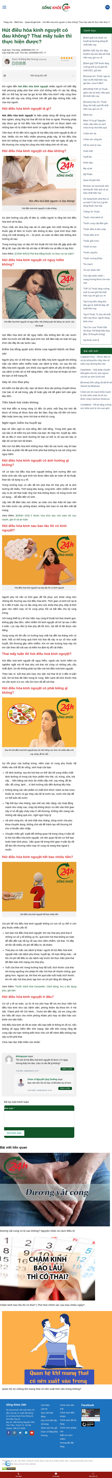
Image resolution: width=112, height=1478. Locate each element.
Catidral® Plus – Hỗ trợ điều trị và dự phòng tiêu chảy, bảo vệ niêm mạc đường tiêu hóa (95, 360)
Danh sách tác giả (49, 1428)
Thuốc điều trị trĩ (91, 235)
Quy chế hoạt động (47, 1415)
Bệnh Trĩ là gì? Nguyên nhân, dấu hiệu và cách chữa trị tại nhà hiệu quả (95, 124)
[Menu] (4, 7)
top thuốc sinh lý (91, 340)
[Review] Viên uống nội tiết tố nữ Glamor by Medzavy (96, 384)
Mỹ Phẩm (87, 174)
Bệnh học (18, 22)
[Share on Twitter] (17, 63)
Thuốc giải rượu (91, 241)
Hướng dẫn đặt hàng (66, 1445)
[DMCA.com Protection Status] (50, 1468)
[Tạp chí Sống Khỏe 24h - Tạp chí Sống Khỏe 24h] (56, 7)
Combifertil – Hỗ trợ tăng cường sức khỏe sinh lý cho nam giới (95, 406)
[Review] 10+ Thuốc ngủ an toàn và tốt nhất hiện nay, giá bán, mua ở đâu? (96, 79)
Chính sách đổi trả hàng (68, 1422)
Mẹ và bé (87, 168)
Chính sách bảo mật (67, 1407)
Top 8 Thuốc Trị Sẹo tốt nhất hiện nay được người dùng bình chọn (96, 318)
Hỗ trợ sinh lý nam (92, 145)
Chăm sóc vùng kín (92, 139)
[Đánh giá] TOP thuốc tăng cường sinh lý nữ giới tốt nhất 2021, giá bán (96, 67)
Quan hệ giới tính (32, 22)
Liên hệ (44, 1409)
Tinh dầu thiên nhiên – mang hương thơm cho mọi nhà (96, 279)
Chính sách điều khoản (67, 1414)
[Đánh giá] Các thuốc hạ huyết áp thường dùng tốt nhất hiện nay (95, 41)
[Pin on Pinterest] (20, 63)
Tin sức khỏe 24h (91, 270)
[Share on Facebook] (13, 63)
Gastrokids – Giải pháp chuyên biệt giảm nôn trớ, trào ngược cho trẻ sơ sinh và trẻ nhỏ (95, 373)
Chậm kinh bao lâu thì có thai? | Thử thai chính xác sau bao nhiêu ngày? (42, 1305)
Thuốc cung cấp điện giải (95, 223)
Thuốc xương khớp (92, 258)
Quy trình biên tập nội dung (49, 1422)
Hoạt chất (88, 151)
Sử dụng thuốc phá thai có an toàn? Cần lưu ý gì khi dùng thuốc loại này (96, 202)
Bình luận (67, 1069)
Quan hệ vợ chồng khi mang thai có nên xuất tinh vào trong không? (41, 1389)
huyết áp (87, 157)
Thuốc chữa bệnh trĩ (93, 217)
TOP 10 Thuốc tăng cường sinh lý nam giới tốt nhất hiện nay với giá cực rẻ (96, 292)
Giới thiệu (45, 1405)
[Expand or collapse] (73, 75)
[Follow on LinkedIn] (26, 1433)
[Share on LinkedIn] (24, 63)
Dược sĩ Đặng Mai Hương (49, 1433)
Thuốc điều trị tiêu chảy (94, 229)
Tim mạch (88, 264)
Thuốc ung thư (90, 252)
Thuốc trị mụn (90, 246)
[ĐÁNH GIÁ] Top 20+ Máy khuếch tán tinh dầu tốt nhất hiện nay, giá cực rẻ (96, 54)
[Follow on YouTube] (32, 1433)
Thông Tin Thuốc (91, 212)
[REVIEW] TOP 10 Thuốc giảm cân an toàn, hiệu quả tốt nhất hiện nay (96, 92)
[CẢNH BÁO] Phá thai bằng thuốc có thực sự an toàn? (44, 253)
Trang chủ (7, 22)
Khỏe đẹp (88, 162)
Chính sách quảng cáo (68, 1429)
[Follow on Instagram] (14, 1433)
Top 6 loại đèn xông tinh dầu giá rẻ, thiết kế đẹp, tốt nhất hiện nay (96, 305)
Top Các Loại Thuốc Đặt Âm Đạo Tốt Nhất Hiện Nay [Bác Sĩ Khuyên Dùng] (96, 330)
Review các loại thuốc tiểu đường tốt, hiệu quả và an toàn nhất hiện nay (96, 189)
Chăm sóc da (89, 133)
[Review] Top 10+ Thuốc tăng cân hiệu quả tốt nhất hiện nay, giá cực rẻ (95, 105)
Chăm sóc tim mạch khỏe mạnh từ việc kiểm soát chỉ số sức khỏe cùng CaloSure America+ (95, 395)
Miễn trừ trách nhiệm (66, 1437)
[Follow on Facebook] (8, 1433)
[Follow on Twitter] (20, 1433)
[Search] (107, 7)
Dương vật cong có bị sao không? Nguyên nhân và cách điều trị (37, 1231)
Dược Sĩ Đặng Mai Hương (25, 59)
